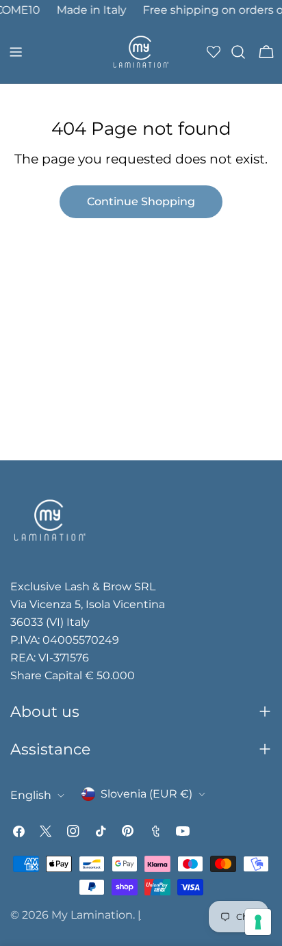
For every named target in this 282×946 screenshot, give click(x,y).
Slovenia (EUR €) (146, 793)
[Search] (238, 52)
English (30, 795)
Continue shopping (141, 201)
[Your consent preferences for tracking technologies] (258, 922)
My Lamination (92, 914)
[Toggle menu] (15, 52)
